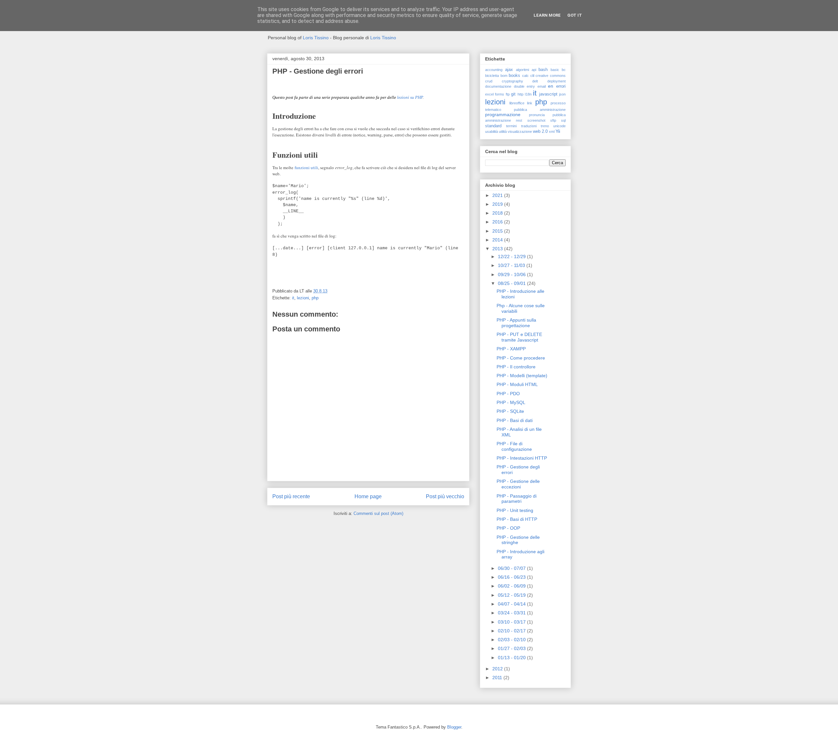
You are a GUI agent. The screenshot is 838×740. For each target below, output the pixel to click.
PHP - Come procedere (521, 358)
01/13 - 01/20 (512, 657)
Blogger (454, 727)
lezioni (303, 297)
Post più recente (291, 496)
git (513, 94)
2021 (498, 195)
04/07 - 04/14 (512, 604)
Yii (558, 131)
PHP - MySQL (511, 402)
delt (535, 81)
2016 (498, 221)
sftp (553, 120)
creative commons (551, 76)
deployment (556, 81)
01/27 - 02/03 (512, 648)
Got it (574, 15)
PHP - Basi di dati (515, 420)
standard (493, 126)
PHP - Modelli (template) (522, 375)
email (541, 86)
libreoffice (516, 103)
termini (511, 126)
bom (504, 76)
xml (552, 131)
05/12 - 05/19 (512, 595)
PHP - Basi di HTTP (517, 519)
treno (545, 126)
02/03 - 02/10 (512, 639)
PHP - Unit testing (515, 510)
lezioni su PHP (410, 97)
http (520, 94)
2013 (498, 248)
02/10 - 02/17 (512, 630)
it (293, 297)
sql (563, 120)
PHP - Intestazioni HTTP (522, 458)
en (550, 86)
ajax (509, 69)
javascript (548, 94)
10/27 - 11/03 (512, 265)
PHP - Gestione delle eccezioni (518, 484)
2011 (497, 677)
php (315, 297)
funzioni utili (306, 167)
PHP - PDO (508, 393)
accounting (493, 70)
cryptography (512, 81)
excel (489, 94)
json (562, 94)
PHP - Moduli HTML (517, 384)
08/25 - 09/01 (512, 283)
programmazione (502, 114)
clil (532, 76)
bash (543, 69)
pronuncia (537, 115)
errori (561, 86)
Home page (368, 496)
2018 (498, 213)
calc (525, 76)
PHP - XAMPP (511, 348)
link (529, 103)
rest (519, 120)
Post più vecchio (445, 496)
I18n (528, 94)
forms (499, 94)
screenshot (536, 120)
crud (488, 81)
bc (564, 70)
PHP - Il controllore (516, 366)
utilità (503, 131)
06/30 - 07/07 (512, 568)
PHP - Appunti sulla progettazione (516, 322)
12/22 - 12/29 (512, 256)
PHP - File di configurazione (514, 446)
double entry (524, 86)
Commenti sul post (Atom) (378, 513)
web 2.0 (540, 131)
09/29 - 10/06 (512, 274)
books (514, 75)
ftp (508, 94)
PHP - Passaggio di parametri (517, 498)
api (534, 70)
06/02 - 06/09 (512, 586)
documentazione (498, 86)
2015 (498, 231)
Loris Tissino (316, 37)
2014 (498, 239)
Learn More (547, 15)
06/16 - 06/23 (512, 577)
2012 (498, 668)
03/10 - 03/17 (512, 622)
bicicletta (492, 76)
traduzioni (529, 126)
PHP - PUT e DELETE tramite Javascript (519, 337)
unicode (559, 126)
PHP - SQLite (510, 411)
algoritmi (522, 70)
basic (555, 70)
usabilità (491, 131)
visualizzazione (520, 131)
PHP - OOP (508, 528)
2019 (498, 204)
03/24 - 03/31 (512, 612)
